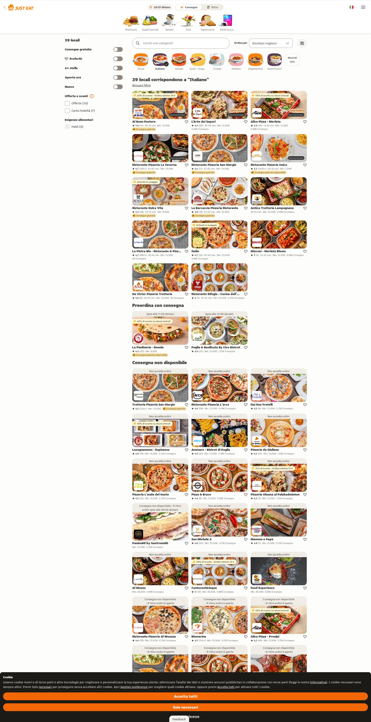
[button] (18, 7)
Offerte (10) (79, 103)
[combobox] (184, 43)
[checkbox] (141, 62)
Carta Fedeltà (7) (83, 111)
